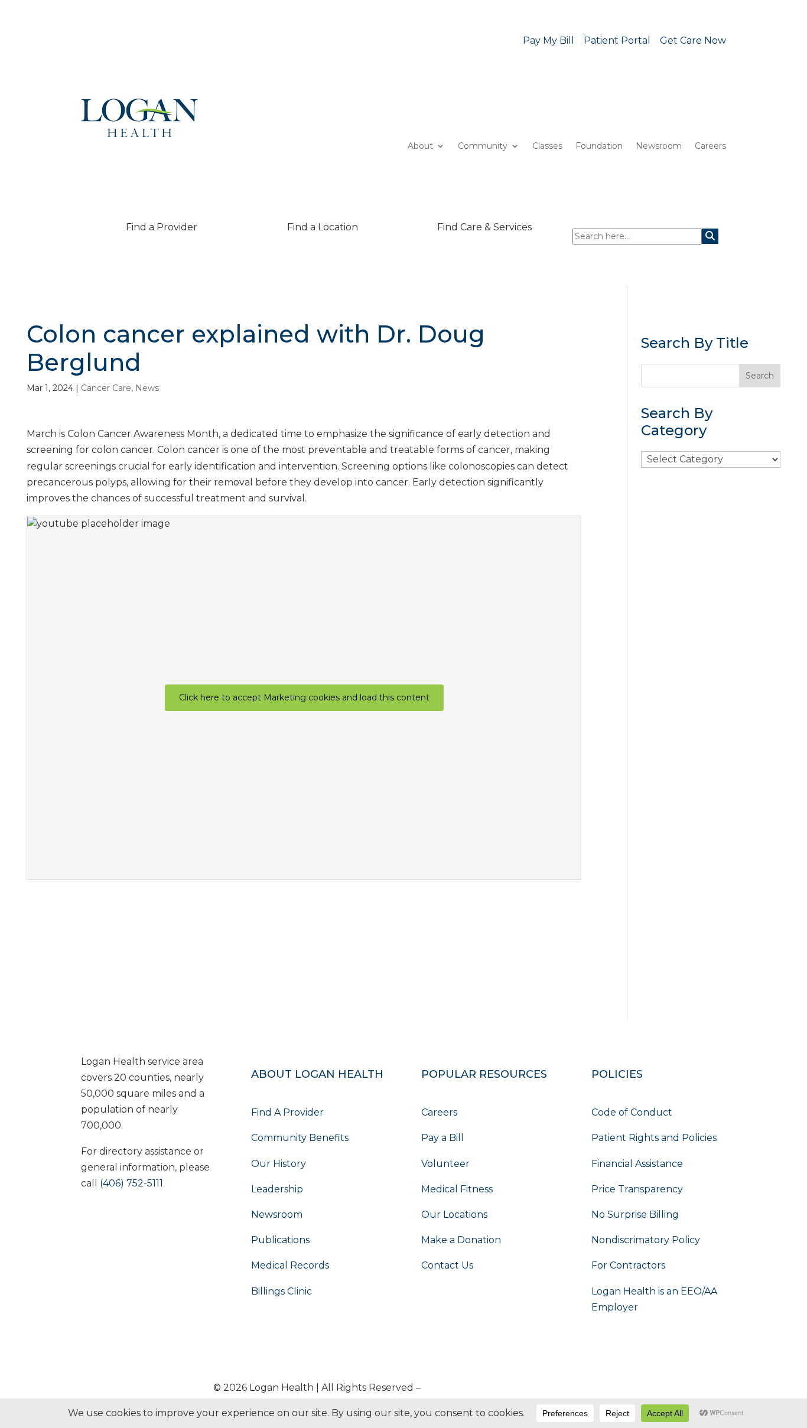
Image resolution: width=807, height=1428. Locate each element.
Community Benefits (300, 1137)
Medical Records (290, 1265)
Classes (547, 146)
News (147, 388)
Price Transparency (637, 1189)
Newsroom (659, 146)
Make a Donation (461, 1240)
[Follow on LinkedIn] (114, 1218)
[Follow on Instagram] (161, 1218)
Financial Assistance (637, 1163)
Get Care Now (693, 40)
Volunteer (445, 1163)
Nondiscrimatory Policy (645, 1240)
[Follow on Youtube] (90, 1218)
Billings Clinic (281, 1291)
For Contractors (628, 1265)
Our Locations (454, 1214)
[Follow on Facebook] (137, 1218)
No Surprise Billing (635, 1214)
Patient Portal (617, 40)
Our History (278, 1163)
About (420, 146)
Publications (280, 1240)
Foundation (599, 146)
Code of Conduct (631, 1112)
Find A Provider (287, 1112)
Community (482, 146)
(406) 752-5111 (131, 1183)
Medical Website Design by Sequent (508, 1387)
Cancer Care (106, 388)
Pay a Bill (442, 1137)
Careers (710, 146)
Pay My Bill (548, 40)
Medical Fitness (457, 1189)
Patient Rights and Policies (654, 1137)
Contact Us (447, 1265)
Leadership (277, 1189)
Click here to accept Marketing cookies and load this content (304, 697)
